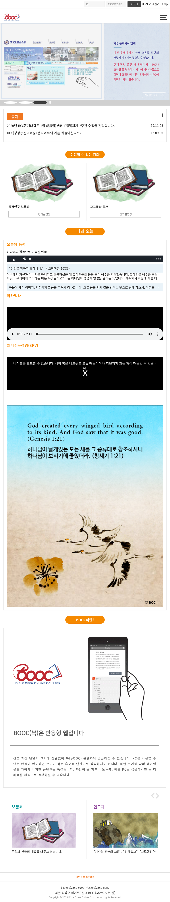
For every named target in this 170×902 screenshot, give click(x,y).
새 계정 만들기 (151, 4)
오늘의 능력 (16, 244)
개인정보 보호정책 (85, 877)
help (165, 4)
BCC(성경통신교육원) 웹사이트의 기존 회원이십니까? (44, 133)
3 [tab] (40, 102)
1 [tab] (10, 102)
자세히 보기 (151, 95)
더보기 (162, 115)
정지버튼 (50, 102)
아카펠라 (14, 295)
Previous (152, 796)
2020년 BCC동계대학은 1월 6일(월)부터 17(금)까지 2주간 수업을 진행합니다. (61, 126)
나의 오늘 (85, 231)
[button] (24, 259)
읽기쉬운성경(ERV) (22, 345)
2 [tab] (25, 102)
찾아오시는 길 (105, 892)
